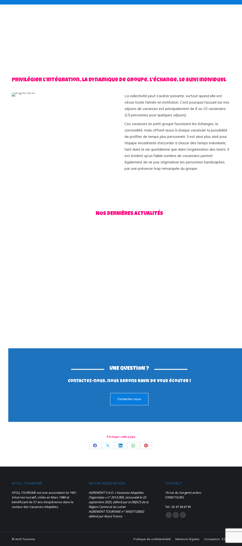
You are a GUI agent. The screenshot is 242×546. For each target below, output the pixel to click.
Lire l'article (28, 324)
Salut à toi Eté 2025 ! (123, 283)
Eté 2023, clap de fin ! (203, 283)
